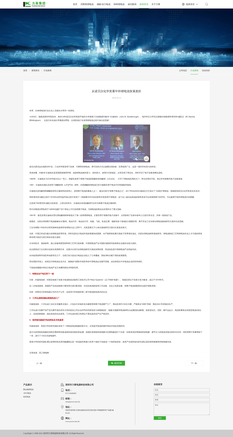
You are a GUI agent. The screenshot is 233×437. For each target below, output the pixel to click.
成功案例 (132, 4)
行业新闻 (47, 70)
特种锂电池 (119, 4)
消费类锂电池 (87, 4)
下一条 (194, 363)
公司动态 (183, 70)
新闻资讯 (144, 4)
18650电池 (27, 393)
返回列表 (118, 363)
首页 (75, 4)
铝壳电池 (26, 397)
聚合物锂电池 (28, 389)
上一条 (39, 363)
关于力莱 (155, 4)
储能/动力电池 (103, 4)
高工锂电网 (44, 352)
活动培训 (206, 70)
